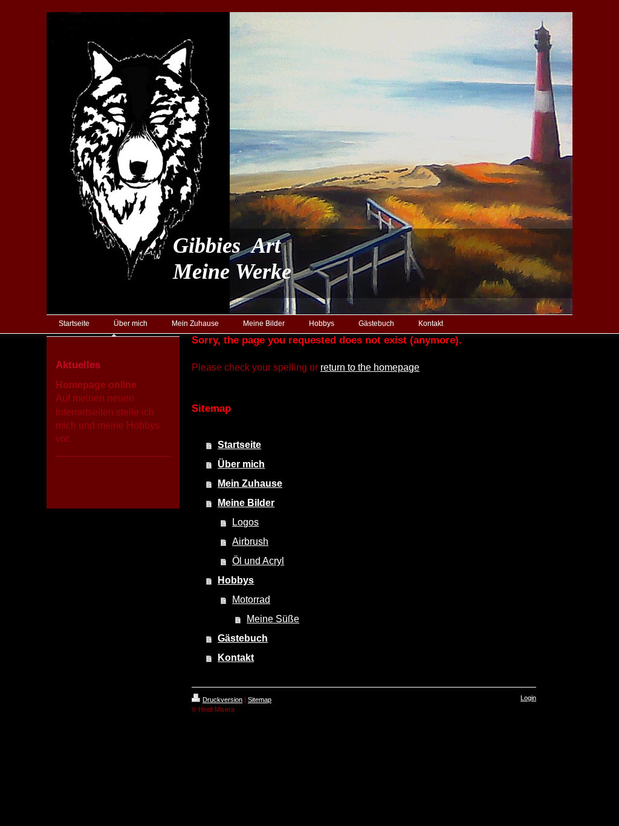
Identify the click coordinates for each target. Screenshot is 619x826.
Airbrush (250, 541)
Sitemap (259, 699)
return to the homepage (370, 367)
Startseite (239, 445)
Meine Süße (273, 619)
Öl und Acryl (258, 561)
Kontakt (236, 657)
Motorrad (251, 599)
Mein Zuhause (250, 483)
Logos (245, 522)
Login (528, 697)
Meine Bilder (246, 503)
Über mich (241, 464)
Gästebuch (243, 638)
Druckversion (222, 699)
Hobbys (236, 580)
